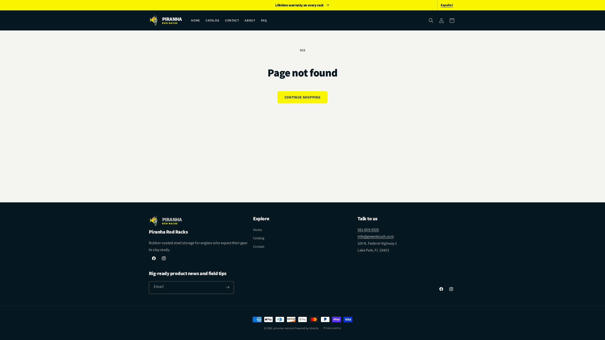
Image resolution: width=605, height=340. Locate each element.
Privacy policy (332, 328)
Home (257, 230)
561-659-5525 (368, 229)
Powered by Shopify (306, 328)
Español (447, 5)
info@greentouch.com (376, 236)
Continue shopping (302, 97)
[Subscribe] (227, 287)
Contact (258, 246)
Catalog (258, 238)
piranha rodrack (284, 328)
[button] (431, 20)
